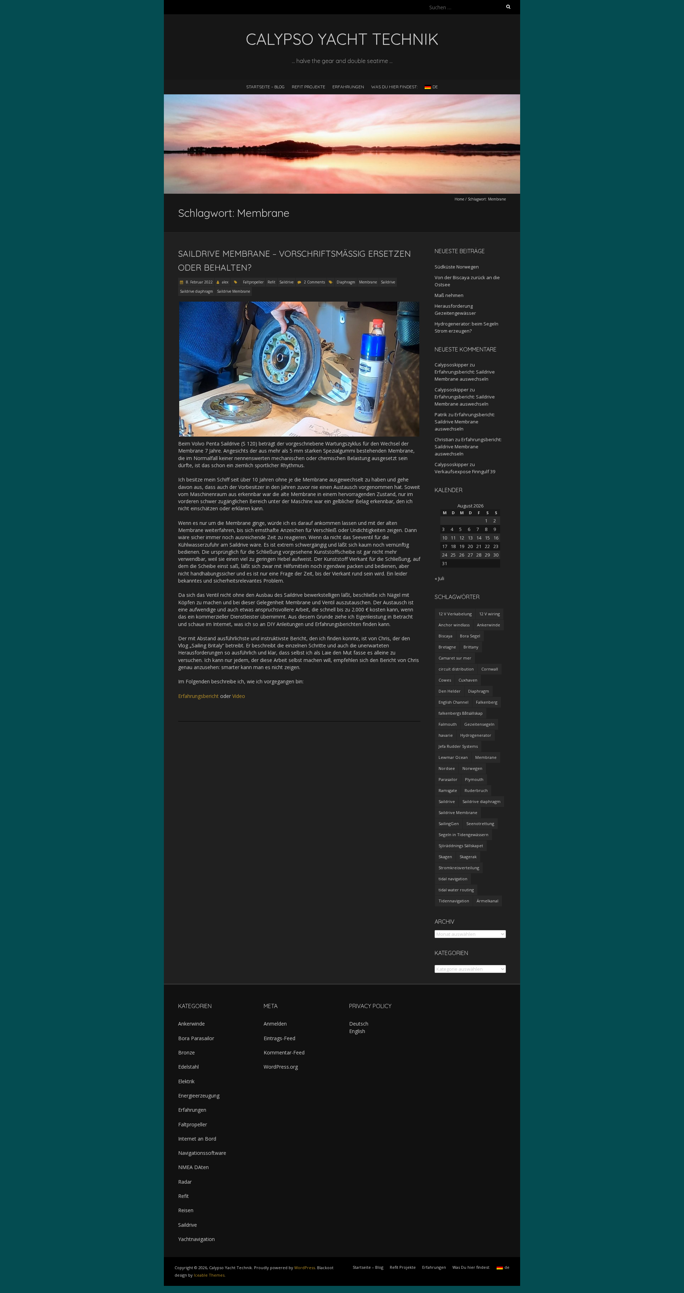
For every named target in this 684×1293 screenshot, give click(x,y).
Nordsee (447, 768)
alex (225, 282)
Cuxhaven (467, 680)
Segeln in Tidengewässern (463, 834)
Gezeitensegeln (479, 724)
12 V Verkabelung (455, 613)
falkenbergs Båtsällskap (461, 713)
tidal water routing (456, 889)
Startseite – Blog (265, 86)
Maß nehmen (449, 295)
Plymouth (474, 779)
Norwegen (472, 768)
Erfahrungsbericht (198, 696)
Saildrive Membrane (233, 291)
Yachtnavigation (196, 1239)
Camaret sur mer (455, 658)
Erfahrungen (348, 86)
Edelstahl (188, 1066)
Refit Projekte (308, 86)
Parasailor (448, 779)
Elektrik (186, 1081)
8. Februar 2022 (199, 282)
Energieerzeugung (198, 1095)
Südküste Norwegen (457, 267)
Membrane (368, 282)
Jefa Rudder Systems (458, 746)
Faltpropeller (253, 282)
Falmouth (448, 724)
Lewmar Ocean (453, 757)
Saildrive (286, 282)
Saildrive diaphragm (196, 291)
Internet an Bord (197, 1138)
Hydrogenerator (475, 735)
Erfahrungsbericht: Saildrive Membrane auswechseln (465, 421)
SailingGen (449, 823)
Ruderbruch (476, 790)
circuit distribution (456, 669)
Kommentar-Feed (284, 1052)
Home (459, 199)
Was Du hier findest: (394, 86)
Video (238, 696)
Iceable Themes (209, 1275)
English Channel (453, 702)
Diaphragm (346, 282)
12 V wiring (489, 613)
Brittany (470, 647)
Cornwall (489, 669)
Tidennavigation (454, 900)
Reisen (185, 1210)
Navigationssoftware (202, 1152)
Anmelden (275, 1023)
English (357, 1031)
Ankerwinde (488, 624)
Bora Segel (470, 635)
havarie (446, 735)
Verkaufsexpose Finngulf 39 (465, 471)
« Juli (439, 578)
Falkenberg (486, 702)
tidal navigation (453, 878)
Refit (271, 282)
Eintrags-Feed (279, 1038)
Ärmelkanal (487, 900)
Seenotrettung (480, 823)
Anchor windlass (454, 624)
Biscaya (445, 635)
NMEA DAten (193, 1167)
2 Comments (314, 282)
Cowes (445, 680)
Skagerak (468, 856)
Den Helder (450, 691)
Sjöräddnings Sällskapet (461, 845)
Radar (185, 1181)
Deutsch (358, 1023)
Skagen (445, 856)
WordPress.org (281, 1066)
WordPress (304, 1267)
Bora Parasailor (196, 1038)
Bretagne (447, 647)
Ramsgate (448, 790)
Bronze (186, 1052)
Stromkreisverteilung (459, 867)
